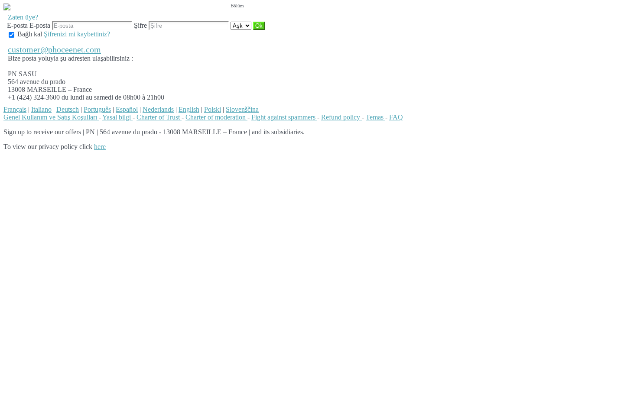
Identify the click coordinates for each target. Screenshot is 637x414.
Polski (212, 109)
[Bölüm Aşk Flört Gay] (242, 25)
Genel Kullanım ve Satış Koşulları (51, 117)
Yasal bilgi (117, 117)
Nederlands (158, 109)
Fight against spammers (284, 117)
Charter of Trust (159, 117)
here (100, 146)
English (189, 109)
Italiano (41, 109)
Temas (375, 117)
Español (127, 109)
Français (14, 109)
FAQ (396, 117)
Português (97, 109)
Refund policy (341, 117)
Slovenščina (242, 109)
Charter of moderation (216, 117)
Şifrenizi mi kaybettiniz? (77, 34)
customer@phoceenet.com (54, 49)
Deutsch (67, 109)
